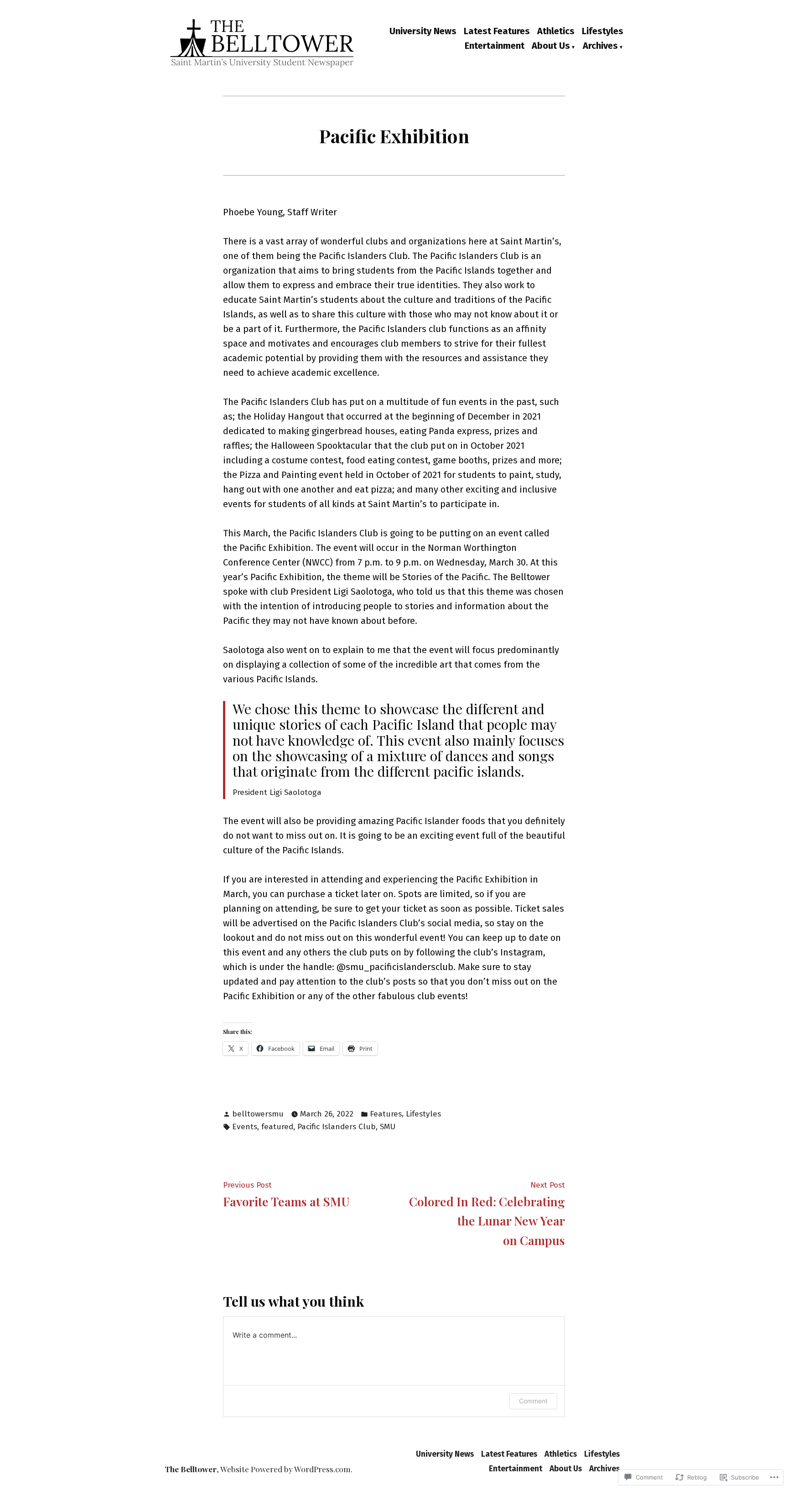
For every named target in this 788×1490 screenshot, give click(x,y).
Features (386, 1114)
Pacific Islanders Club (336, 1127)
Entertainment (494, 46)
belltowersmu (258, 1114)
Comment (533, 1401)
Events (244, 1127)
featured (277, 1127)
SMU (387, 1127)
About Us (551, 46)
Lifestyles (602, 31)
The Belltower (191, 1469)
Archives (600, 46)
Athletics (556, 31)
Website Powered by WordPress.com (285, 1469)
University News (422, 31)
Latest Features (497, 31)
